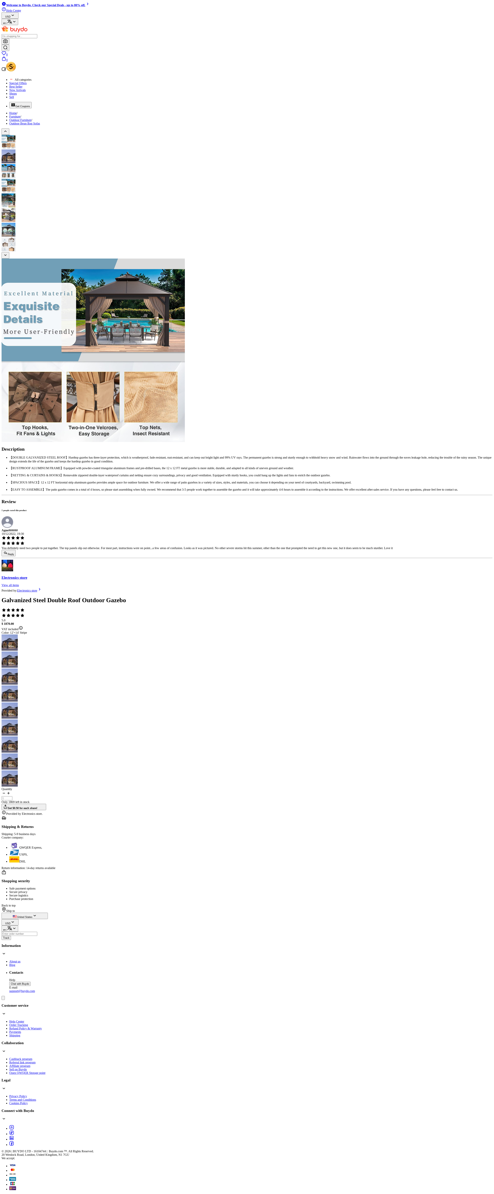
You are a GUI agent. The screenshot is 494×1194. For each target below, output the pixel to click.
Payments (15, 1032)
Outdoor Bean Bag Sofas (24, 123)
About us (14, 961)
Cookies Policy (18, 1103)
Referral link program (22, 1062)
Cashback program (20, 1059)
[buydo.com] (14, 32)
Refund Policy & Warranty (25, 1028)
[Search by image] (5, 41)
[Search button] (5, 48)
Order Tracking (18, 1025)
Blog (12, 965)
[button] (4, 794)
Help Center (16, 1021)
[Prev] (5, 131)
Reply (11, 554)
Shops (13, 93)
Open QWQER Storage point (27, 1072)
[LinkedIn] (11, 1139)
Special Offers (18, 83)
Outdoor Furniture (20, 120)
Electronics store (14, 578)
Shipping (14, 1035)
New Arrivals (17, 90)
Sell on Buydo (18, 1069)
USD (7, 16)
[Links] (3, 998)
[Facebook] (11, 1144)
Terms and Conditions (22, 1099)
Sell (11, 97)
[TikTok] (11, 1133)
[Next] (5, 255)
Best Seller (15, 86)
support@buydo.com (22, 991)
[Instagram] (11, 1128)
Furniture (14, 116)
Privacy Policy (18, 1096)
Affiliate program (19, 1066)
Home (13, 113)
